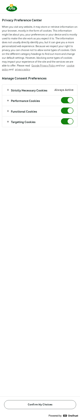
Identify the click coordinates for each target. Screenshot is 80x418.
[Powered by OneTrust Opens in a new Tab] (63, 415)
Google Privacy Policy (43, 65)
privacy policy (22, 69)
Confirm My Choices (40, 404)
